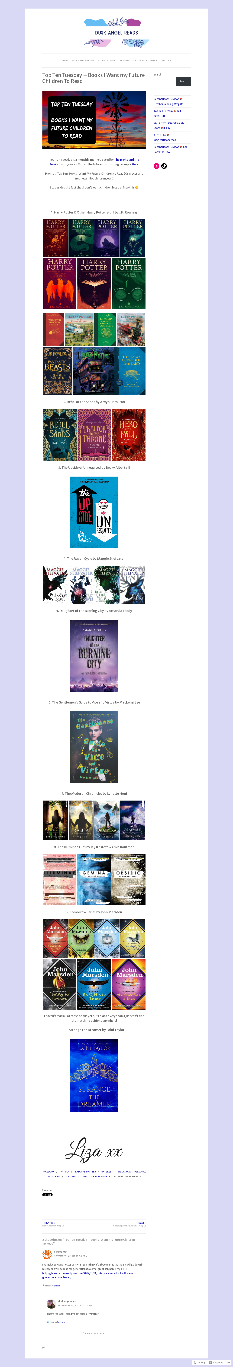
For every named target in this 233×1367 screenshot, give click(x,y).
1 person (56, 1286)
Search (158, 74)
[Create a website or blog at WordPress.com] (43, 1348)
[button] (55, 238)
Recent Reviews (107, 60)
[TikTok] (164, 166)
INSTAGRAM (124, 1171)
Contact (166, 60)
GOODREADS (72, 1176)
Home (65, 60)
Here (135, 164)
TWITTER (64, 1171)
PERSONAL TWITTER (85, 1171)
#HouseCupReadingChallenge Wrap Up (129, 1224)
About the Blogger (83, 60)
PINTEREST (107, 1171)
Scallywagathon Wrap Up (53, 1224)
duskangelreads (67, 1301)
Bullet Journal (148, 60)
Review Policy (128, 60)
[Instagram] (156, 166)
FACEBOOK (48, 1171)
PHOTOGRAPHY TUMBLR (96, 1176)
